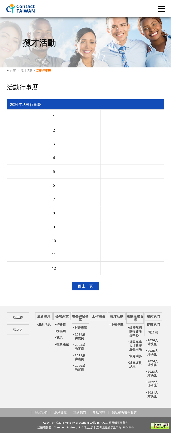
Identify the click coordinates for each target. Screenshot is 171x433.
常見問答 (99, 412)
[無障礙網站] (160, 425)
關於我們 (41, 412)
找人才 (18, 329)
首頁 (13, 70)
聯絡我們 (79, 412)
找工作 (18, 317)
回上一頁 (85, 286)
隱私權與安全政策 (124, 412)
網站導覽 (60, 412)
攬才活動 (26, 70)
